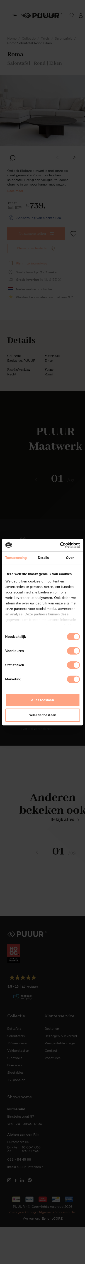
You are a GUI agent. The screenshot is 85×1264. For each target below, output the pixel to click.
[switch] (73, 651)
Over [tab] (70, 558)
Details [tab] (43, 558)
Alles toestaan (42, 700)
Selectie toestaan (42, 715)
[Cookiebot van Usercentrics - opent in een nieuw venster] (60, 545)
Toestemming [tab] (16, 558)
